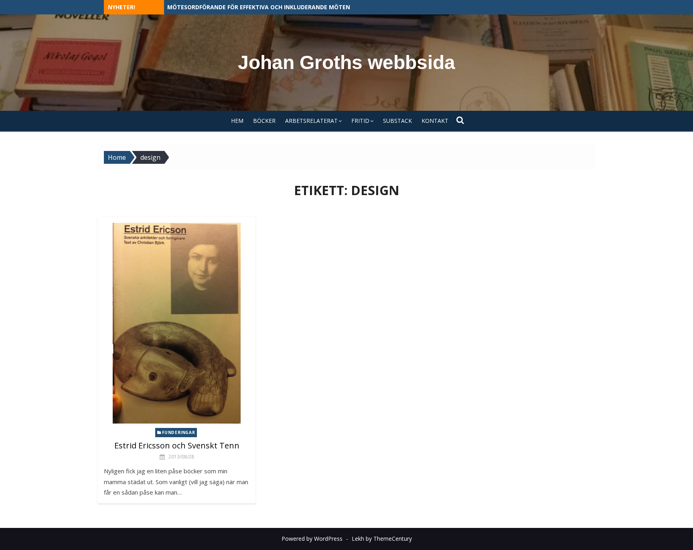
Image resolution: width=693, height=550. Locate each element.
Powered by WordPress (312, 538)
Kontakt (434, 120)
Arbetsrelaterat (311, 120)
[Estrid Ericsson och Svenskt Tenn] (176, 323)
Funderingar (178, 432)
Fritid (360, 120)
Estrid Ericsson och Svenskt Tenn (176, 445)
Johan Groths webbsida (346, 62)
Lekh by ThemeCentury (382, 538)
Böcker (264, 120)
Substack (397, 120)
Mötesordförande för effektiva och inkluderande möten (258, 7)
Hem (237, 120)
